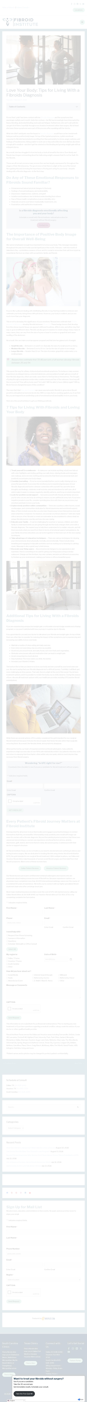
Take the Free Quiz (23, 1394)
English (12, 1400)
